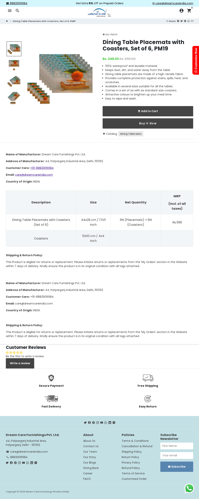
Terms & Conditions (135, 441)
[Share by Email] (192, 20)
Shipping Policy (132, 452)
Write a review (20, 363)
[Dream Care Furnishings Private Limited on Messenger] (114, 423)
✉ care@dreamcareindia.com (172, 3)
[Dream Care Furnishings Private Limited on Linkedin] (109, 423)
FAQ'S (87, 479)
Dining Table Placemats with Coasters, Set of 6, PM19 (44, 21)
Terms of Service (133, 473)
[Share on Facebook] (178, 20)
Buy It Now (148, 123)
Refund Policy (131, 468)
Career (88, 473)
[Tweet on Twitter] (182, 20)
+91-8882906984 (42, 168)
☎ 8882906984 (16, 3)
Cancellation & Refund (137, 446)
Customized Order (134, 479)
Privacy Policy (131, 462)
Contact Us (91, 446)
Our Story (89, 457)
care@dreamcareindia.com (34, 175)
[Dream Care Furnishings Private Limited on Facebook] (89, 423)
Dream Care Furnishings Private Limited (47, 491)
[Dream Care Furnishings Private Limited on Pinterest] (93, 423)
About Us (89, 441)
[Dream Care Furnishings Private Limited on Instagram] (97, 423)
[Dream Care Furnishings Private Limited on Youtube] (101, 423)
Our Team (90, 452)
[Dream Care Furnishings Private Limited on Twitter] (85, 423)
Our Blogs (89, 462)
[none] (14, 49)
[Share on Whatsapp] (189, 20)
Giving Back (91, 468)
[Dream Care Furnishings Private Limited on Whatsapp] (105, 423)
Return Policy (130, 457)
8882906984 (17, 457)
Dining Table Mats (130, 133)
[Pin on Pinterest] (185, 20)
